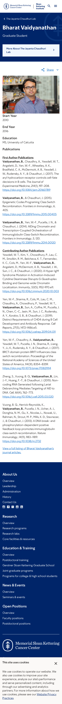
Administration (12, 491)
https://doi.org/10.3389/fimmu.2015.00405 (30, 214)
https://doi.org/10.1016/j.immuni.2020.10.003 (31, 291)
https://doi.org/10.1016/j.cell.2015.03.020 (28, 396)
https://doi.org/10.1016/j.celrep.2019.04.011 (29, 331)
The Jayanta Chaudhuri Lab (21, 18)
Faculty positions (13, 618)
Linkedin (21, 507)
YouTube (17, 507)
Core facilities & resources (19, 539)
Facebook (8, 507)
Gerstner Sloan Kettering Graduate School (28, 565)
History (7, 496)
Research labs (11, 533)
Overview (8, 480)
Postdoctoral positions (16, 623)
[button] (31, 50)
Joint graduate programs (18, 570)
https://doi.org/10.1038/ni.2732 (22, 441)
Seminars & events (14, 597)
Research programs (14, 528)
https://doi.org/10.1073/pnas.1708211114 (27, 368)
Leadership (9, 486)
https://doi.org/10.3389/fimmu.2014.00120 (29, 242)
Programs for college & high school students (30, 576)
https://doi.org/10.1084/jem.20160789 (26, 189)
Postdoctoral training (15, 560)
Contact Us (9, 502)
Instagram (4, 507)
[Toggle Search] (49, 6)
